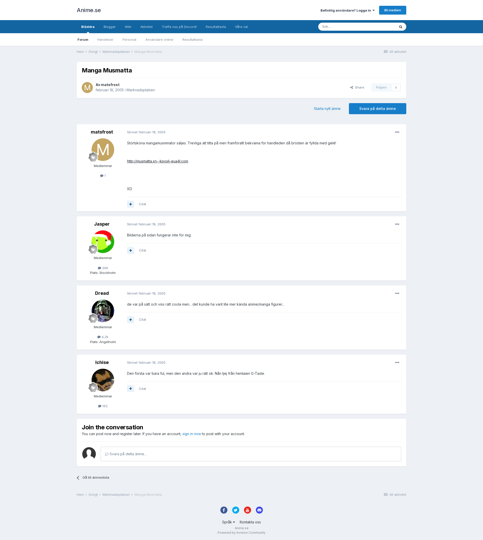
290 (104, 268)
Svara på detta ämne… (128, 454)
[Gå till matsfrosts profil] (87, 87)
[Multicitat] (130, 204)
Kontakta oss (250, 522)
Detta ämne (379, 26)
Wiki (128, 27)
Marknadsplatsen (141, 90)
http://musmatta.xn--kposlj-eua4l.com (157, 161)
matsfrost (110, 84)
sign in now (191, 434)
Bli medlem (392, 10)
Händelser (105, 39)
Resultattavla (192, 39)
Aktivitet (146, 27)
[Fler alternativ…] (397, 132)
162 (104, 406)
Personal (129, 39)
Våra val (241, 27)
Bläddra (88, 27)
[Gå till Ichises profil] (103, 380)
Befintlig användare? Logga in (346, 10)
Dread (102, 293)
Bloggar (110, 27)
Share (358, 87)
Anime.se (89, 10)
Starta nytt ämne (327, 108)
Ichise (102, 362)
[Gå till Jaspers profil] (103, 241)
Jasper (102, 224)
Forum (82, 39)
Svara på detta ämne (377, 108)
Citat (142, 204)
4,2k (104, 337)
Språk (227, 522)
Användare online (159, 39)
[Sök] (400, 27)
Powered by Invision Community (241, 532)
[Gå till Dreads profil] (103, 311)
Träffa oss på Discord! (179, 27)
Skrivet (146, 132)
